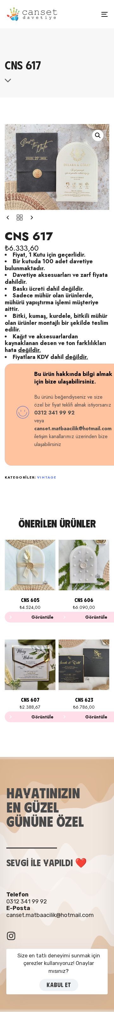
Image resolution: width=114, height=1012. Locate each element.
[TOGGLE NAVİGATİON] (91, 14)
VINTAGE (46, 477)
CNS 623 (84, 700)
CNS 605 (30, 600)
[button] (98, 135)
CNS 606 (83, 600)
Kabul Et (59, 984)
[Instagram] (11, 936)
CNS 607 (30, 700)
